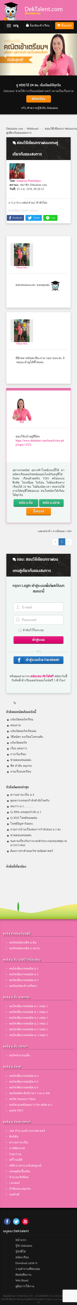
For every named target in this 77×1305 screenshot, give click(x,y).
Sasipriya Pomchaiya (28, 180)
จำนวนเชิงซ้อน (19, 1177)
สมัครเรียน (38, 99)
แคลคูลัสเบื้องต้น (19, 1171)
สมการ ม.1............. (22, 806)
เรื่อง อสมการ (18, 748)
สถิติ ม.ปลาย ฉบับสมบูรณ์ (25, 1165)
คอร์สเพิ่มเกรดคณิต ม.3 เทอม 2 (28, 1035)
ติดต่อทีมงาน (23, 1274)
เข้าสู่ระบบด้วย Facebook (42, 660)
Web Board (21, 1280)
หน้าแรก (20, 1240)
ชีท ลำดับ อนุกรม (21, 765)
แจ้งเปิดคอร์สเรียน (21, 719)
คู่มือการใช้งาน (24, 1286)
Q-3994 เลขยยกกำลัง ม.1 (25, 812)
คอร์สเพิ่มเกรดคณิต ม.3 (23, 980)
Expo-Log (15, 1154)
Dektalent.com (14, 128)
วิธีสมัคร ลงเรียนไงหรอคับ (26, 736)
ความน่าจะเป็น (18, 1142)
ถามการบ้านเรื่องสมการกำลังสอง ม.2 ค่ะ (35, 829)
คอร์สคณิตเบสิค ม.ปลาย (24, 948)
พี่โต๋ (22, 422)
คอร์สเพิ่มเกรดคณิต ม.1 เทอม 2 (28, 1012)
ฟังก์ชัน (13, 1136)
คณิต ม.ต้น (26, 503)
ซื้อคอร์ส (66, 25)
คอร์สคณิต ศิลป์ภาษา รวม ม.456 (29, 1093)
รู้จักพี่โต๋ (20, 1251)
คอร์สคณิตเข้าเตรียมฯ (23, 985)
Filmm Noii (21, 267)
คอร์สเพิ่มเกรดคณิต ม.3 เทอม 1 (28, 1029)
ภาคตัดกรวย (17, 1148)
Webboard (32, 128)
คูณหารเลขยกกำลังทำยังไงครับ (29, 800)
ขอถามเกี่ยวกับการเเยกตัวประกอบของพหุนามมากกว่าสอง (38, 843)
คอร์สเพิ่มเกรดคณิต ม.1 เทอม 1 (28, 1006)
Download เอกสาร (26, 1263)
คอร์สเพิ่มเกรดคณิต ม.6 (23, 1087)
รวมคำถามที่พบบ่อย (27, 1268)
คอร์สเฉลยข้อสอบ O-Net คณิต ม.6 (30, 1104)
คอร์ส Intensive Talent (22, 1099)
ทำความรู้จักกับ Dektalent (42, 108)
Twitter (36, 217)
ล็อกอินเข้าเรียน (39, 25)
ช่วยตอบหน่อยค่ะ (21, 760)
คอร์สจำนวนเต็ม (19, 1055)
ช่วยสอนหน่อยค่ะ (21, 835)
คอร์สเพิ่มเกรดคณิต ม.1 (23, 968)
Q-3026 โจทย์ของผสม (23, 817)
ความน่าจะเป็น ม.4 (22, 794)
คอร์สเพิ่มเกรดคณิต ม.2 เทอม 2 (28, 1023)
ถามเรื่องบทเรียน (20, 771)
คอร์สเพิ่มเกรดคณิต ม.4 (23, 1075)
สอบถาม (15, 725)
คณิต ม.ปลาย (51, 503)
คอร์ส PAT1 (16, 1110)
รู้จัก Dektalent (23, 1245)
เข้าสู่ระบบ (38, 640)
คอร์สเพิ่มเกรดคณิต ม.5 (23, 1081)
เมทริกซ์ (14, 1194)
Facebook (17, 217)
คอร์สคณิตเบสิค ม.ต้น (23, 942)
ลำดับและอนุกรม (20, 1188)
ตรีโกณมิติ (15, 1159)
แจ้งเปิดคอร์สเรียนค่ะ (23, 731)
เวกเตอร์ (14, 1182)
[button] (5, 54)
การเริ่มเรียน (18, 754)
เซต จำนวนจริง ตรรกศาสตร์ (27, 1130)
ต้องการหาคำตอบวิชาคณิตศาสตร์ (31, 850)
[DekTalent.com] (11, 10)
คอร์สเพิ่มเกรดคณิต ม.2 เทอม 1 (28, 1017)
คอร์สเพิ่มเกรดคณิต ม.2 (23, 974)
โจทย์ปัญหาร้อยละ (21, 823)
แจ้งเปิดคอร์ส (18, 742)
